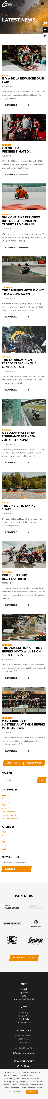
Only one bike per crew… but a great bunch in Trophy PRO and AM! (22, 221)
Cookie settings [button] (15, 1092)
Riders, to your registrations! (14, 576)
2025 (4, 845)
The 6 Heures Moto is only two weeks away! (23, 292)
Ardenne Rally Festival (24, 999)
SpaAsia (24, 996)
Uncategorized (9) (10, 818)
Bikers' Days (24, 1012)
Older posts (13, 763)
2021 (4, 832)
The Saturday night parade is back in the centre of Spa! (19, 363)
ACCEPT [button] (32, 1092)
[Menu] (43, 4)
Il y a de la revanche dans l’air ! (23, 80)
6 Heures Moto (24, 1016)
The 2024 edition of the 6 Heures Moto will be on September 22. (22, 651)
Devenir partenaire (24, 958)
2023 (4, 839)
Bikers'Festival (24, 1022)
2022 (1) (5, 795)
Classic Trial (24, 1019)
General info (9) (9, 812)
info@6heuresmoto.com (24, 1053)
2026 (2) (5, 808)
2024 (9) (5, 805)
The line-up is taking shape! (19, 507)
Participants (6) (9, 815)
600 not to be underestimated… (17, 149)
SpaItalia (24, 992)
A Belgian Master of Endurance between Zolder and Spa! (18, 436)
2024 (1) (5, 802)
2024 (4, 842)
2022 (4, 835)
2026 (4, 849)
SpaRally (24, 989)
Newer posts (34, 763)
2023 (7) (5, 798)
